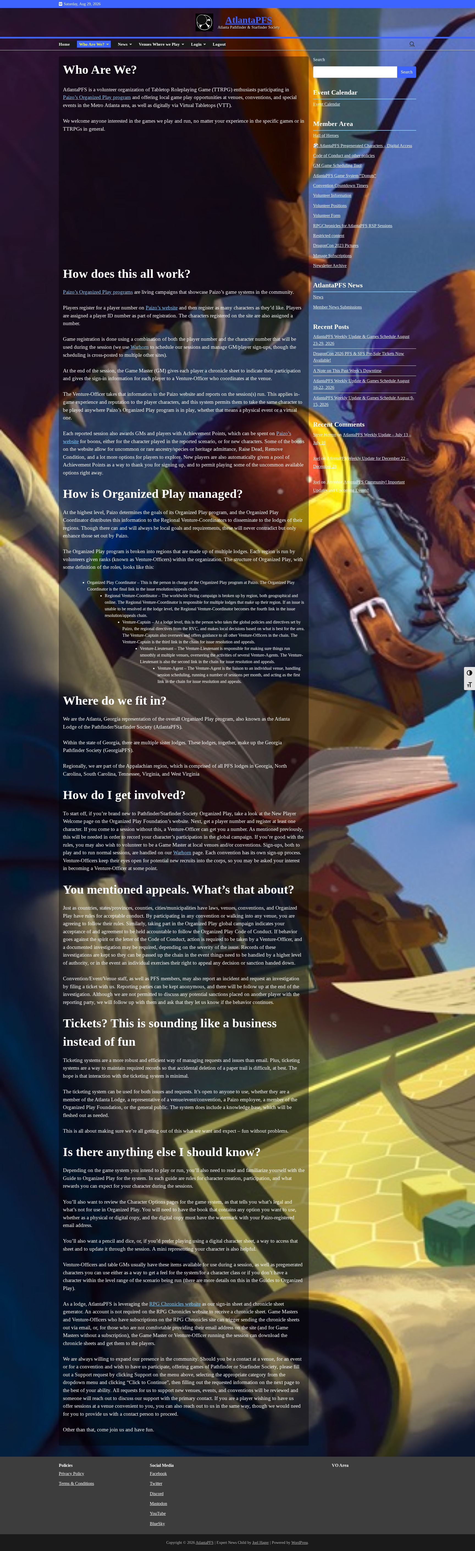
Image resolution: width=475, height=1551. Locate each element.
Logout (219, 44)
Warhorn (140, 347)
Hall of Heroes (326, 135)
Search (319, 59)
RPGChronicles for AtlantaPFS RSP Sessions (352, 225)
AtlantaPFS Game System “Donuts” (344, 175)
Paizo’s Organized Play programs (98, 292)
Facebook (158, 1473)
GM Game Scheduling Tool (337, 165)
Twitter (156, 1483)
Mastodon (158, 1503)
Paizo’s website (162, 308)
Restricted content (328, 236)
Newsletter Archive (330, 265)
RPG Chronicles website (175, 1304)
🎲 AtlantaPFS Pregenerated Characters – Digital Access (362, 145)
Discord (157, 1493)
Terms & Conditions (76, 1483)
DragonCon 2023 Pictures (335, 245)
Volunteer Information (332, 195)
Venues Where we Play (159, 44)
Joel (316, 458)
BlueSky (157, 1523)
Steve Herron (324, 434)
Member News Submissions (337, 307)
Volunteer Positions (330, 205)
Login (196, 44)
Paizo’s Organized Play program (97, 97)
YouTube (158, 1513)
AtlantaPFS (248, 20)
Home (64, 44)
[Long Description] (204, 22)
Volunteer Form (326, 215)
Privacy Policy (71, 1473)
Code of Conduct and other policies (344, 155)
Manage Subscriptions (332, 255)
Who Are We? (91, 44)
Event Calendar (326, 104)
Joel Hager (260, 1542)
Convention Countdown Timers (340, 185)
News (123, 44)
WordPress (299, 1542)
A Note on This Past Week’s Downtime (347, 370)
